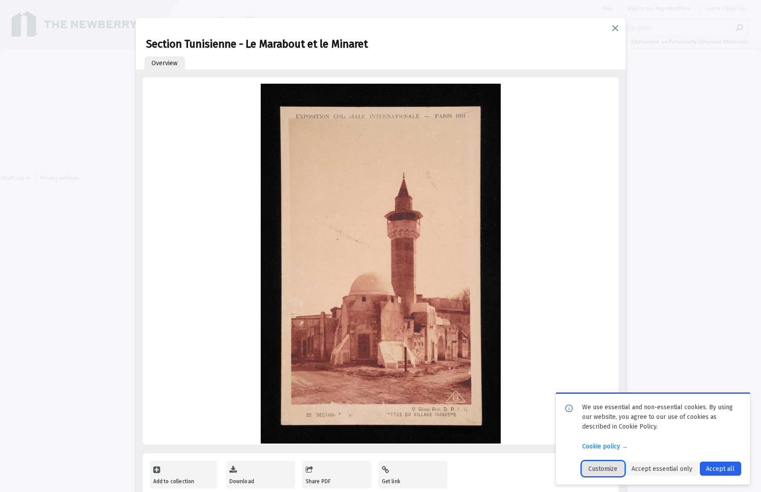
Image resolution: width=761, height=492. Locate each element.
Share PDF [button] (318, 481)
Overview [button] (164, 63)
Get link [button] (391, 481)
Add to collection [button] (174, 481)
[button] (615, 28)
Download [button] (241, 481)
